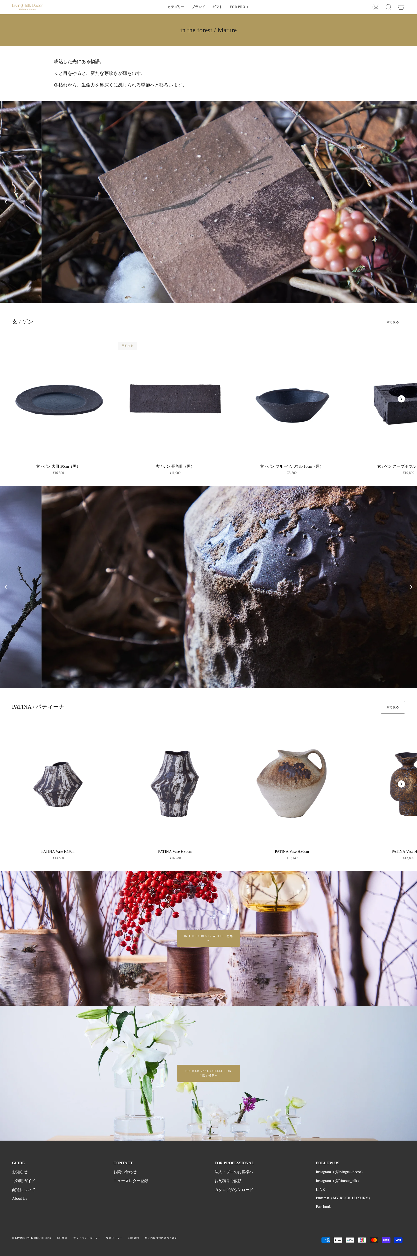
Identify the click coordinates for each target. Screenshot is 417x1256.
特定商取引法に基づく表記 (161, 1238)
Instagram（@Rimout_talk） (338, 1181)
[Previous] (6, 202)
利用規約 (133, 1238)
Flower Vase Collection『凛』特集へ (208, 1073)
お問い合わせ (125, 1172)
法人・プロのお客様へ (234, 1172)
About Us (19, 1198)
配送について (23, 1190)
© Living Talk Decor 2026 (31, 1238)
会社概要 (62, 1238)
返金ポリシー (114, 1238)
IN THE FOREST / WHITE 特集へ (208, 938)
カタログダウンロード (234, 1190)
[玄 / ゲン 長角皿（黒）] (175, 398)
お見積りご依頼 (228, 1181)
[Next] (411, 202)
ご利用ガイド (23, 1181)
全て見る (392, 322)
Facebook (323, 1207)
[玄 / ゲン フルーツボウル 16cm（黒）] (292, 398)
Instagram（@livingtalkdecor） (340, 1172)
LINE (320, 1189)
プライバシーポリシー (86, 1238)
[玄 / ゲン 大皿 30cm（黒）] (58, 398)
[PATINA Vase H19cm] (58, 784)
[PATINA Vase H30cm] (175, 784)
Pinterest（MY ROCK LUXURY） (344, 1198)
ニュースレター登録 (130, 1181)
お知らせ (20, 1172)
